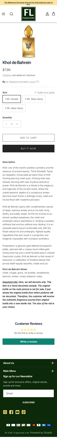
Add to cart (28, 137)
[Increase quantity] (18, 124)
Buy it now (28, 148)
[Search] (13, 13)
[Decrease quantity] (5, 124)
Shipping (7, 75)
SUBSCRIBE (28, 402)
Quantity (7, 117)
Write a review (28, 341)
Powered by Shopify (41, 432)
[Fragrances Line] (28, 14)
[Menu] (3, 13)
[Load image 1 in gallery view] (28, 40)
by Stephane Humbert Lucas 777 (22, 81)
